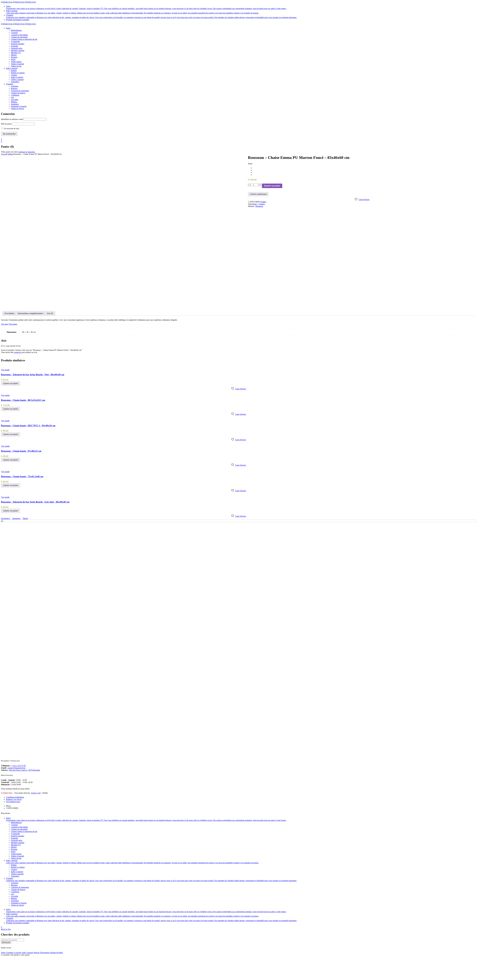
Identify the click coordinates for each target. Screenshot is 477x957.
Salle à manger (27, 953)
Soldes (10, 154)
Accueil (4, 154)
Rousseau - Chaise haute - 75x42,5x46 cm (22, 476)
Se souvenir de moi (11, 128)
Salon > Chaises (258, 204)
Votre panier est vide (9, 152)
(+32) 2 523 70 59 (18, 766)
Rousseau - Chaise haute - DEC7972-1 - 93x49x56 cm (28, 425)
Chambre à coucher (13, 953)
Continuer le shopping (26, 152)
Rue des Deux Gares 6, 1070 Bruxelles (24, 770)
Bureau (37, 953)
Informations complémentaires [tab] (30, 313)
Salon (3, 953)
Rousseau (259, 206)
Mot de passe (6, 124)
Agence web (36, 793)
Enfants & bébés (56, 953)
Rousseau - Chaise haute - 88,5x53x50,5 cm (23, 400)
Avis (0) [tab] (50, 313)
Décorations (44, 953)
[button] (10, 383)
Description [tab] (9, 313)
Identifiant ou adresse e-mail (12, 119)
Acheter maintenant (258, 194)
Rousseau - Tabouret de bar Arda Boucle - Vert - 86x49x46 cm (32, 374)
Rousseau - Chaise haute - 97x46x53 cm (21, 451)
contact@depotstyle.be (16, 768)
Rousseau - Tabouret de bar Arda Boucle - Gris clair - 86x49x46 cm (35, 502)
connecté (17, 352)
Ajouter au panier (272, 186)
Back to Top (6, 929)
